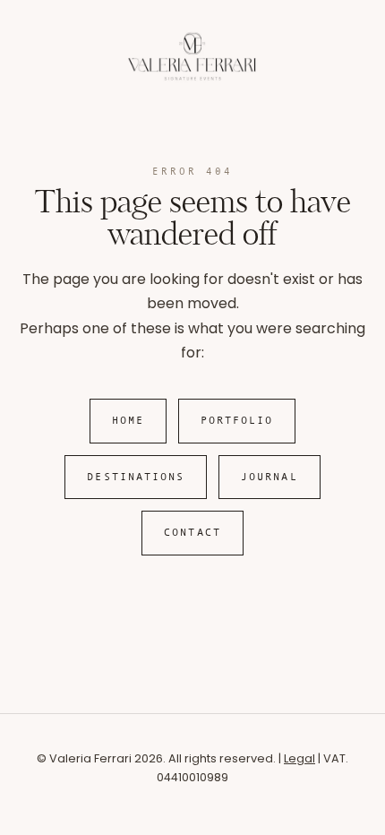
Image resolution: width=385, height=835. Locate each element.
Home (128, 420)
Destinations (135, 477)
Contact (192, 532)
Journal (269, 477)
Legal (299, 758)
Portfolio (237, 420)
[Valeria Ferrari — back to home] (192, 78)
